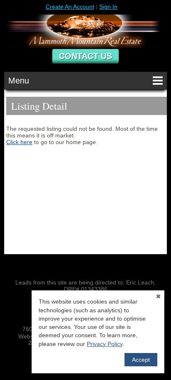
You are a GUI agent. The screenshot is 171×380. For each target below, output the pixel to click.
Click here (19, 142)
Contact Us (85, 56)
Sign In (108, 6)
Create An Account (70, 6)
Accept (141, 359)
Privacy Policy (104, 344)
